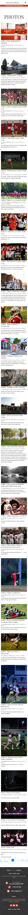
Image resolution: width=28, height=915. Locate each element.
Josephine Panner (7, 518)
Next (23, 860)
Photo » (3, 46)
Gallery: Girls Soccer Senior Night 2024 (13, 232)
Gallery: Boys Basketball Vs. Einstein (11, 42)
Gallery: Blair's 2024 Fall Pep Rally (13, 200)
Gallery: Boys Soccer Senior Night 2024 (13, 262)
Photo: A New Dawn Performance (13, 820)
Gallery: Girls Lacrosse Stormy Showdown (12, 705)
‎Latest (10, 873)
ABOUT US (10, 909)
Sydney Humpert (7, 142)
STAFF (15, 909)
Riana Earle (5, 448)
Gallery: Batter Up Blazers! (10, 593)
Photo (15, 873)
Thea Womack (6, 174)
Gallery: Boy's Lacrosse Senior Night (12, 416)
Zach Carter (6, 293)
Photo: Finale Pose (7, 847)
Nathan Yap (5, 77)
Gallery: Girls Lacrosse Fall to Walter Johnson (11, 758)
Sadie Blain (5, 488)
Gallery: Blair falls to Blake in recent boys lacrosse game (11, 546)
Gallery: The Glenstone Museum (12, 446)
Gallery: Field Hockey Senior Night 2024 (13, 171)
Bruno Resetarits (7, 45)
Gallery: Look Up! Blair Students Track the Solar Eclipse (13, 621)
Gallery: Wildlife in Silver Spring (13, 387)
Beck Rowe (5, 235)
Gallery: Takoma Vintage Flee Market (11, 357)
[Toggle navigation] (25, 3)
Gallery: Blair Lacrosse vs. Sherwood (10, 652)
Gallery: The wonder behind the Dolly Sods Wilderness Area (12, 485)
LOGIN (18, 909)
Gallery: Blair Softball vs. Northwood (10, 325)
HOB (18, 873)
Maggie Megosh (6, 549)
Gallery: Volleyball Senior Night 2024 (12, 139)
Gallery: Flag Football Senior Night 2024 (13, 108)
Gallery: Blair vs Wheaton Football (13, 291)
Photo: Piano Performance (10, 792)
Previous (6, 861)
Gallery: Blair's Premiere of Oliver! (14, 516)
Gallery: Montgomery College (12, 75)
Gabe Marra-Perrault (8, 419)
